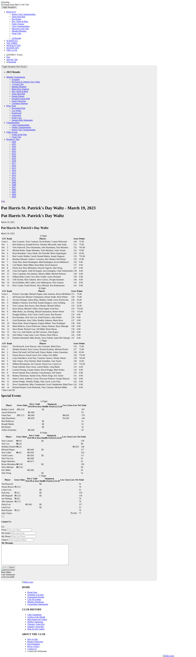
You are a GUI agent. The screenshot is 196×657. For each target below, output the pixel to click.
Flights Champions (35, 622)
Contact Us (32, 649)
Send (4, 567)
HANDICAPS (12, 48)
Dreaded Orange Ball (21, 98)
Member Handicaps (35, 602)
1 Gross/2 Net (17, 84)
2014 (14, 170)
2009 (14, 182)
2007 (14, 187)
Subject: (4, 540)
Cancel (11, 567)
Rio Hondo (17, 19)
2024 (14, 146)
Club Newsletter (34, 599)
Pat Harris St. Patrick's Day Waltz (26, 82)
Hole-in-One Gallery (36, 629)
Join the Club (12, 59)
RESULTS (11, 12)
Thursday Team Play (36, 624)
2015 (14, 168)
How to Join (32, 639)
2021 (14, 154)
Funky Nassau (18, 24)
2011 (14, 177)
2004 (14, 194)
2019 (14, 158)
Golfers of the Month (36, 617)
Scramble (16, 79)
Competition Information (37, 604)
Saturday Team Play (35, 626)
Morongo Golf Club (20, 29)
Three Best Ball (18, 17)
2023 (14, 149)
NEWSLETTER (13, 45)
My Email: (5, 533)
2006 (14, 189)
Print (3, 201)
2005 (14, 192)
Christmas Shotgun (20, 103)
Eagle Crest (16, 118)
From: (4, 530)
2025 (14, 144)
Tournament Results (35, 597)
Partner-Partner (18, 96)
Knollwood (16, 113)
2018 (14, 161)
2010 (14, 180)
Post (8, 57)
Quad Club (17, 33)
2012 (14, 175)
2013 (14, 173)
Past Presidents (33, 644)
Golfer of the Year (19, 134)
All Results (16, 38)
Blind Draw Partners (20, 89)
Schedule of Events (35, 595)
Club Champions (34, 615)
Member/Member (19, 31)
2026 (14, 142)
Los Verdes (16, 110)
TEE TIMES (11, 43)
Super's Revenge (19, 101)
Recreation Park (18, 108)
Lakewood (16, 115)
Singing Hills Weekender (22, 120)
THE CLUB (11, 50)
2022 (14, 151)
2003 (14, 197)
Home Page (32, 592)
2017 (14, 163)
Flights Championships (21, 127)
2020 (14, 156)
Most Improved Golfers (37, 619)
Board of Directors (35, 642)
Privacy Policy (33, 646)
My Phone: (6, 536)
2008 (14, 185)
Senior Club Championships (24, 14)
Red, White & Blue (20, 21)
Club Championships (21, 26)
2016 (14, 166)
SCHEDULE (12, 40)
